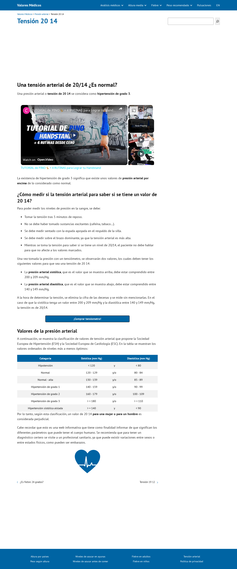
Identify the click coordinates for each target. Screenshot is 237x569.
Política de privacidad (191, 561)
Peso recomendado (178, 5)
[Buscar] (217, 21)
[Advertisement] (87, 52)
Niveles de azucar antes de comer (90, 561)
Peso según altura (39, 561)
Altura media (135, 5)
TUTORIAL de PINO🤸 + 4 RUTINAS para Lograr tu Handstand (74, 110)
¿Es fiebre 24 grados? (32, 482)
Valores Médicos (29, 5)
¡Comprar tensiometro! (87, 319)
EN (218, 5)
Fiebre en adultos (141, 556)
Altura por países (40, 556)
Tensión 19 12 (147, 482)
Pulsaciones (204, 5)
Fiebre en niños (141, 561)
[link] (26, 110)
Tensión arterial (192, 556)
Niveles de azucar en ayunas (90, 556)
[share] (120, 109)
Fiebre (155, 5)
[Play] (141, 139)
